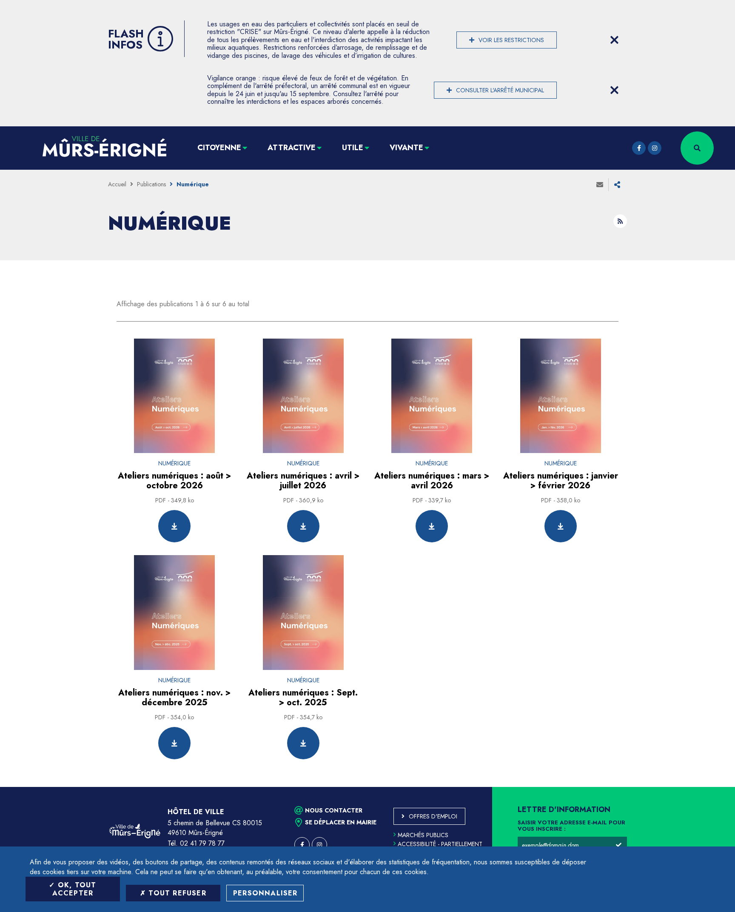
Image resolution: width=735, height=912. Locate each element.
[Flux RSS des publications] (620, 221)
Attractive (292, 147)
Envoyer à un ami (599, 184)
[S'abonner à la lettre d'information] (618, 845)
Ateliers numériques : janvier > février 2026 (560, 481)
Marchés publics (423, 835)
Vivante (406, 147)
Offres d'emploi (433, 816)
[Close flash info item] (614, 40)
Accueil (117, 184)
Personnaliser (265, 893)
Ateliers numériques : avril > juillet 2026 (303, 481)
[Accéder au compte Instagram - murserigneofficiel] (654, 148)
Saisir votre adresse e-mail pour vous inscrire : (571, 826)
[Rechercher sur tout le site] (697, 148)
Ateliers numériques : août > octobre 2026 (174, 481)
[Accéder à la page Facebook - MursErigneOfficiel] (639, 148)
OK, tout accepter (74, 889)
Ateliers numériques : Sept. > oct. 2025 (303, 698)
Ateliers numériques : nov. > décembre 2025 (174, 698)
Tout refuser (176, 893)
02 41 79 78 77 (202, 843)
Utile (352, 147)
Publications (151, 184)
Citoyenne (219, 147)
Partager (617, 184)
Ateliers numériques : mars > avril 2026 (431, 481)
